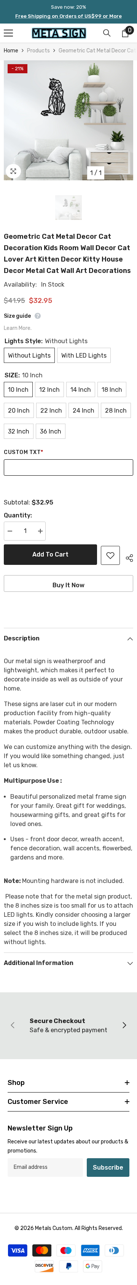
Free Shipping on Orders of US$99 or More (68, 16)
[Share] (126, 557)
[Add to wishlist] (110, 555)
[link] (68, 1025)
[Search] (107, 33)
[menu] (8, 33)
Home (11, 50)
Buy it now (68, 585)
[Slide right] (124, 1026)
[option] (68, 120)
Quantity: (18, 515)
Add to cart (50, 554)
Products (38, 50)
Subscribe (108, 1167)
